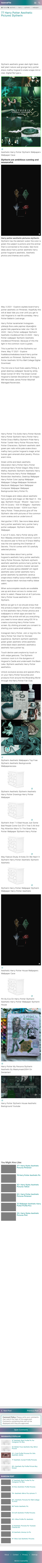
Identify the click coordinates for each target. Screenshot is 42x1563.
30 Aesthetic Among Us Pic (21, 1532)
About (7, 1555)
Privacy (25, 1555)
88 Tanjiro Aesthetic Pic (20, 1506)
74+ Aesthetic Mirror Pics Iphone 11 (24, 1493)
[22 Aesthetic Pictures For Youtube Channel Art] (6, 1527)
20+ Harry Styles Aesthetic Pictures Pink (28, 1214)
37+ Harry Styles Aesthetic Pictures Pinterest (28, 1167)
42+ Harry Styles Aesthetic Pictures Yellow (28, 1186)
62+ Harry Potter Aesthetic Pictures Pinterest (28, 1195)
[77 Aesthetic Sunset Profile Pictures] (6, 1461)
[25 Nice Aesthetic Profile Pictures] (6, 1488)
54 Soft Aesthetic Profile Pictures (23, 1513)
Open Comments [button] (21, 1430)
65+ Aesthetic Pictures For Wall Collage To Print (25, 1500)
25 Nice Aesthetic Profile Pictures (23, 1487)
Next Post (7, 1411)
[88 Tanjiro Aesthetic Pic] (6, 1508)
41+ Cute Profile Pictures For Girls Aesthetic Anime (23, 1454)
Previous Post (33, 1411)
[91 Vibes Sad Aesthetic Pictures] (6, 1540)
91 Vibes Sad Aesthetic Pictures (23, 1538)
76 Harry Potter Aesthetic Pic (28, 1175)
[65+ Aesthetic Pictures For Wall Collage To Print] (6, 1501)
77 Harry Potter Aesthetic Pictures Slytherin (16, 14)
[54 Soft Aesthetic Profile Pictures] (6, 1514)
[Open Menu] (35, 2)
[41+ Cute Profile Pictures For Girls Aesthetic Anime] (6, 1455)
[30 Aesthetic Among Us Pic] (6, 1534)
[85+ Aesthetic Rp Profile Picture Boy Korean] (6, 1468)
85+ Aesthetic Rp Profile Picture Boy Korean (24, 1467)
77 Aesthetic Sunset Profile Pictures (24, 1460)
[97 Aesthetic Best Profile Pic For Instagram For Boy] (6, 1442)
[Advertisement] (21, 40)
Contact (16, 1555)
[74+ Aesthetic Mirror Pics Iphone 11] (6, 1495)
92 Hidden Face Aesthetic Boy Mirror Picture (25, 1447)
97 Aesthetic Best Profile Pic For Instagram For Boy (23, 1441)
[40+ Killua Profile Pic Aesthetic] (6, 1521)
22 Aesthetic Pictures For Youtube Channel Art (24, 1526)
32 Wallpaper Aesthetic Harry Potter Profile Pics (29, 1205)
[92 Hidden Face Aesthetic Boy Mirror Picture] (6, 1448)
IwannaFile (6, 3)
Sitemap (34, 1555)
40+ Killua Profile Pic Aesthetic (22, 1519)
